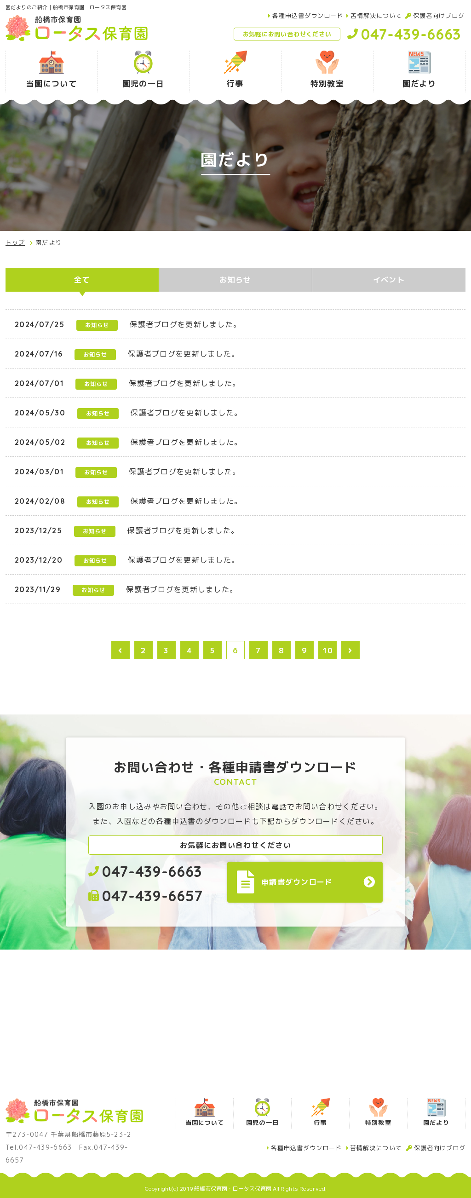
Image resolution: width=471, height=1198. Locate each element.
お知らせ (235, 280)
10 (327, 650)
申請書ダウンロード (297, 882)
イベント (389, 280)
